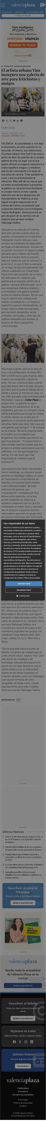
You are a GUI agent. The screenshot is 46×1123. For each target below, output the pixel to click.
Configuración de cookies (13, 578)
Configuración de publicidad (14, 572)
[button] (23, 595)
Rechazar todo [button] (24, 590)
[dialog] (23, 560)
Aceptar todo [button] (23, 584)
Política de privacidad (32, 578)
